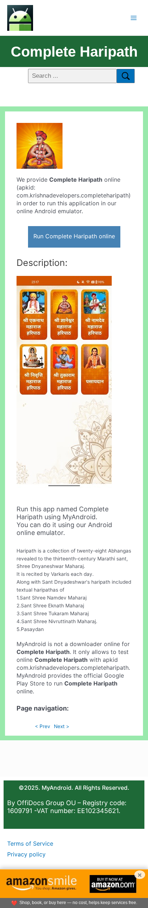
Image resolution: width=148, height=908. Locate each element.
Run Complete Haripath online (74, 236)
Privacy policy (26, 854)
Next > (61, 726)
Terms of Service (30, 843)
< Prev (42, 726)
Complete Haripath (74, 51)
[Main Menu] (133, 17)
